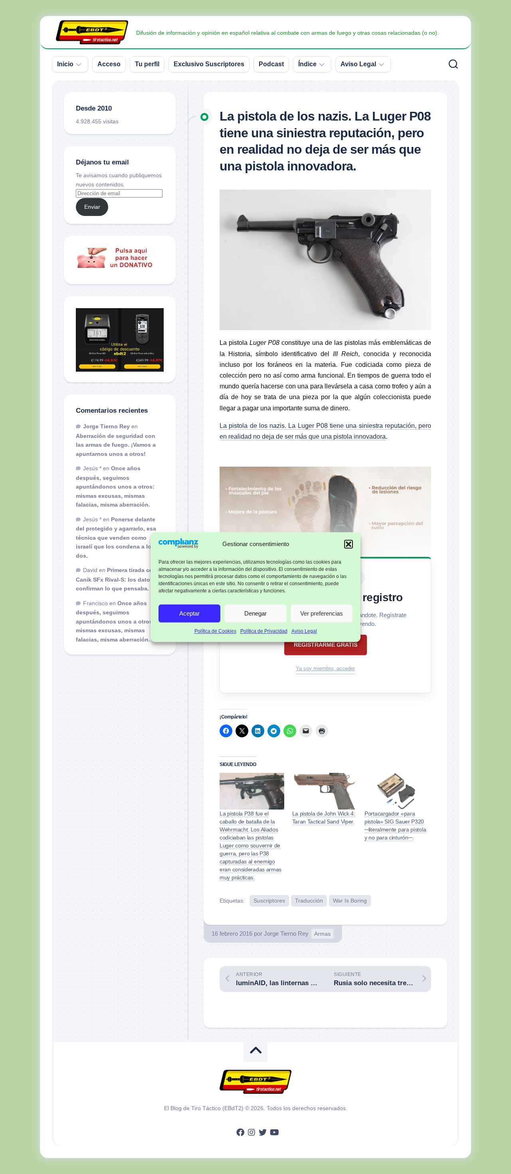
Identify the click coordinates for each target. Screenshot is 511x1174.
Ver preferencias (321, 613)
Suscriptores (269, 900)
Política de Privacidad (263, 631)
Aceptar (189, 613)
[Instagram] (252, 1132)
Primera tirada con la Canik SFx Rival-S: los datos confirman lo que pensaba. (119, 579)
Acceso (109, 64)
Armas (322, 933)
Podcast (271, 64)
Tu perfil (147, 64)
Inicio (65, 64)
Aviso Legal (304, 631)
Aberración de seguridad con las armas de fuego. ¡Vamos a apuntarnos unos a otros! (116, 445)
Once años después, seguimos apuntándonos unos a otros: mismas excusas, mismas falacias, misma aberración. (115, 486)
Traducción (309, 900)
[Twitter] (263, 1132)
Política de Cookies (215, 631)
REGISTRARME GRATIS (325, 644)
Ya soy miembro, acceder (325, 668)
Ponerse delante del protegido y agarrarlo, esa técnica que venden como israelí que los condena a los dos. (116, 537)
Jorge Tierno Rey (286, 933)
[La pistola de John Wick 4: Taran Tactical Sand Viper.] (324, 791)
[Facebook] (240, 1132)
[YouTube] (274, 1132)
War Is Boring (350, 900)
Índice (307, 64)
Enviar (92, 207)
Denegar (255, 613)
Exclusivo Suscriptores (209, 64)
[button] (349, 544)
